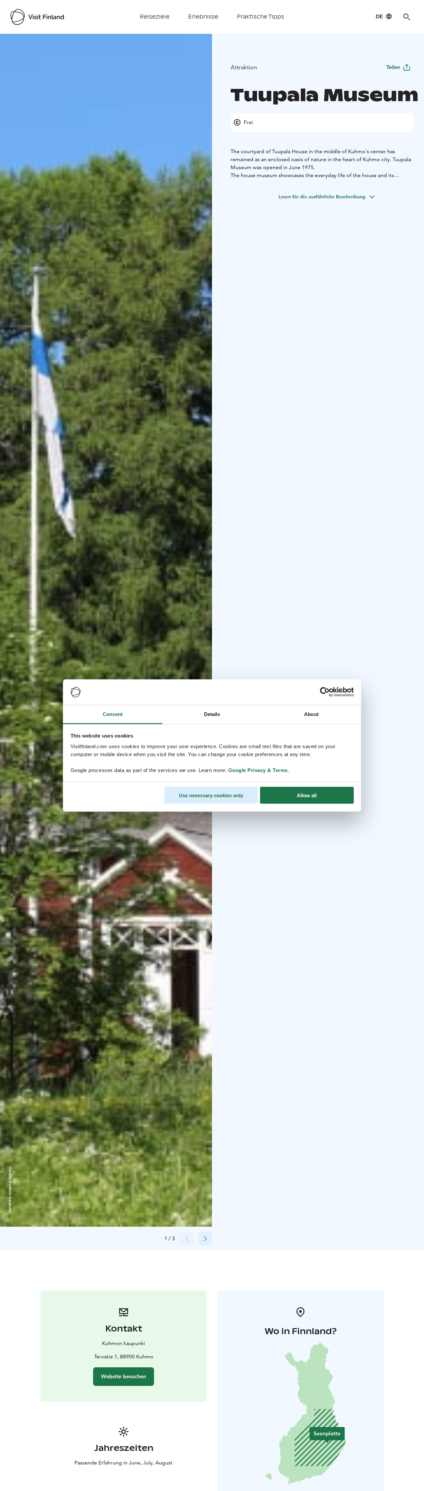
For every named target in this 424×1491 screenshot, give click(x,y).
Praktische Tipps (260, 16)
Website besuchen (123, 1376)
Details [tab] (212, 714)
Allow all (307, 795)
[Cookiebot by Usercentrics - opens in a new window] (325, 692)
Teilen (393, 67)
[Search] (406, 17)
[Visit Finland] (37, 17)
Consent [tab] (113, 714)
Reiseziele (155, 16)
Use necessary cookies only (211, 795)
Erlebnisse (203, 16)
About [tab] (311, 714)
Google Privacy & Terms (258, 770)
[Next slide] (205, 1238)
